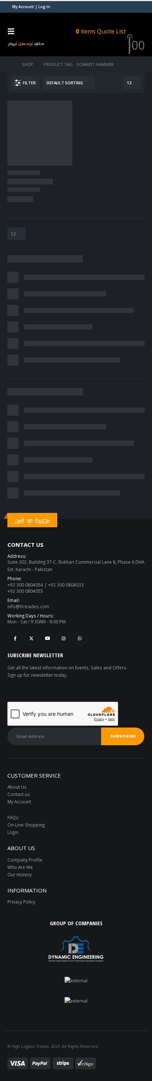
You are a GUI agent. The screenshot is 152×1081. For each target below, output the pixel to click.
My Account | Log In (31, 6)
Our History (19, 874)
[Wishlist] (139, 31)
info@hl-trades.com (28, 606)
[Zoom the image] (76, 980)
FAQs (12, 817)
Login (12, 832)
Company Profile (24, 860)
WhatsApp (80, 638)
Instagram (63, 638)
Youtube (47, 638)
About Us (17, 787)
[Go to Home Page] (9, 64)
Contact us (18, 794)
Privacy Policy (21, 902)
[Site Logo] (25, 44)
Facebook (15, 638)
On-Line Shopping (26, 825)
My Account (19, 801)
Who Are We (20, 867)
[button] (13, 31)
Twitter (31, 638)
